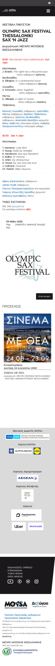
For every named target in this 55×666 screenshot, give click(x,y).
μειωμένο (18, 206)
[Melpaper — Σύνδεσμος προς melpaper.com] (46, 450)
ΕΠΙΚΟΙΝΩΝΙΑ (15, 570)
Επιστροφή (44, 296)
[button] (6, 652)
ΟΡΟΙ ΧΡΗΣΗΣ (15, 576)
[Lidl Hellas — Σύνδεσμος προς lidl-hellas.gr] (32, 450)
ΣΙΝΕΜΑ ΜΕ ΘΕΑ (14, 373)
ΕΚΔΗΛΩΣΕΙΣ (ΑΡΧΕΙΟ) (20, 567)
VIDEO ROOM (15, 573)
